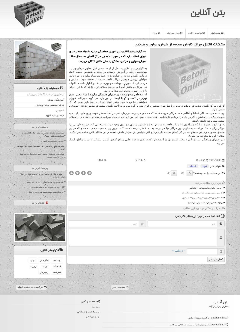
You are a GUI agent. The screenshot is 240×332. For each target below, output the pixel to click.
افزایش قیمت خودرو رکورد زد (52, 141)
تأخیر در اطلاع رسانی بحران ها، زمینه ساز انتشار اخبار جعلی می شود (40, 147)
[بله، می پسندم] (190, 173)
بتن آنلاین (207, 12)
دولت (45, 266)
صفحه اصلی (216, 33)
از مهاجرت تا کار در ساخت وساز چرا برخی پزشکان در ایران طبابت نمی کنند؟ (42, 175)
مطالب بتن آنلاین (195, 33)
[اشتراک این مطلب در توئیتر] (77, 172)
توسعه (57, 260)
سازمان (44, 260)
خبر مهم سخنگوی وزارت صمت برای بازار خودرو (206, 203)
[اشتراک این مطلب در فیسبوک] (83, 172)
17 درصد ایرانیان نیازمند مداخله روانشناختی (207, 188)
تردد (96, 87)
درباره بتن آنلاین (173, 33)
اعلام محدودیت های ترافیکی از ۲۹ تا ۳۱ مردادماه (45, 182)
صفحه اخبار (119, 287)
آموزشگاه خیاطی (55, 99)
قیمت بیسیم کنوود (55, 115)
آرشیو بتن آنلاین (93, 316)
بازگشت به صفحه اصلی (30, 287)
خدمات (116, 117)
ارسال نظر (214, 259)
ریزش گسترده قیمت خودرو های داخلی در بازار (46, 192)
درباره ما (96, 307)
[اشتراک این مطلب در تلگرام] (89, 172)
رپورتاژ (44, 271)
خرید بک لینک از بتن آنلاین (88, 312)
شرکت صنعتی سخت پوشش (50, 105)
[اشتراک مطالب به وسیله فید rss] (71, 172)
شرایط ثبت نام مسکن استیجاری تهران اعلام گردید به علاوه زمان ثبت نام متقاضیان (42, 155)
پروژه (155, 33)
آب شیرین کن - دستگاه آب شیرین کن (45, 94)
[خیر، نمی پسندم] (174, 173)
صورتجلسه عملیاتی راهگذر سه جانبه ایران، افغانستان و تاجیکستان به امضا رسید (43, 134)
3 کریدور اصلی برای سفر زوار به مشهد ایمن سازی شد (203, 193)
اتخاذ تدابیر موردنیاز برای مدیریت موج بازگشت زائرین (203, 198)
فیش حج (60, 110)
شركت (57, 271)
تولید (32, 260)
